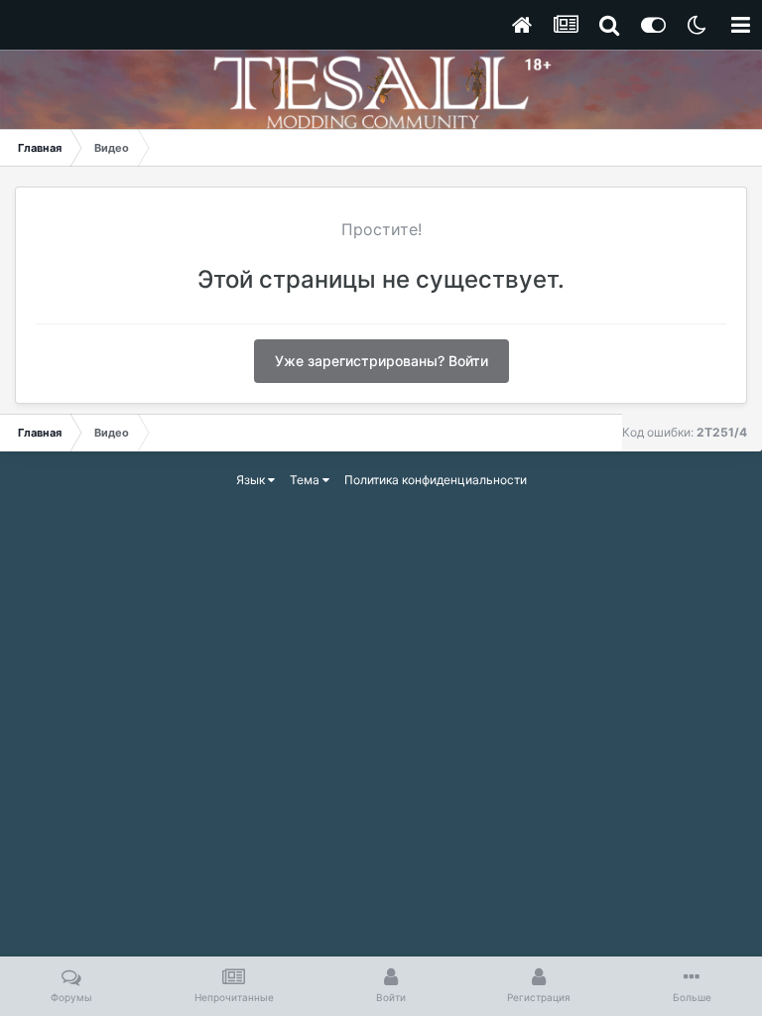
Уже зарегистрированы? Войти (381, 360)
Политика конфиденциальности (435, 479)
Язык (252, 479)
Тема (306, 479)
